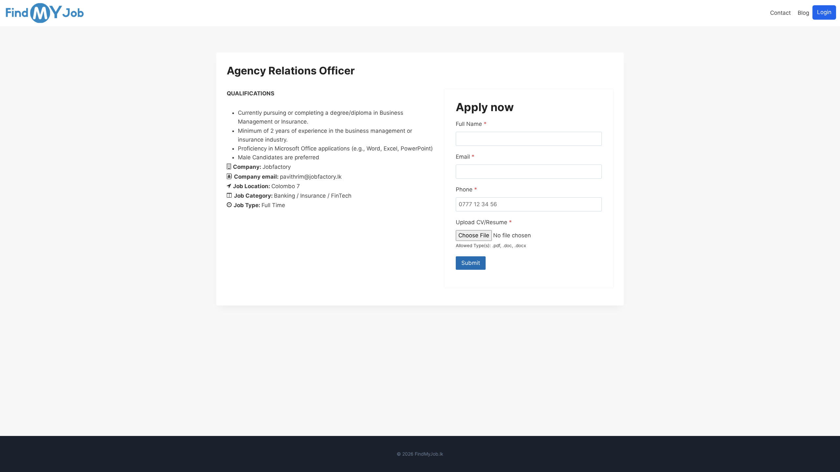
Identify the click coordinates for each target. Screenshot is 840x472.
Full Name (471, 124)
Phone (466, 189)
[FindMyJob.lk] (44, 13)
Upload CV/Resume (484, 222)
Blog (803, 13)
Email (465, 156)
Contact (780, 13)
